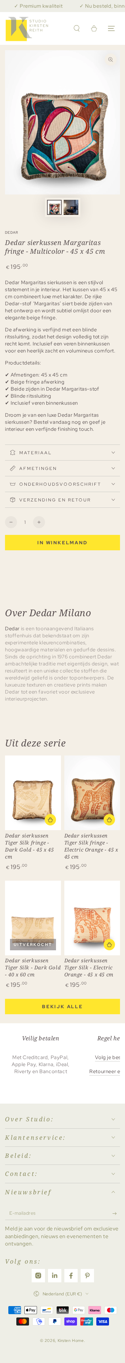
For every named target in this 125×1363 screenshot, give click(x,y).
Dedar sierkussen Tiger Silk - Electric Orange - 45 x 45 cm (88, 967)
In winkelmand (62, 543)
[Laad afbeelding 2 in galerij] (71, 207)
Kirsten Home (71, 1340)
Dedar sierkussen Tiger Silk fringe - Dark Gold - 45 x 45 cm (29, 846)
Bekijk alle (62, 1007)
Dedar (11, 232)
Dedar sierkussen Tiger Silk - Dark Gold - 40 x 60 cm (33, 967)
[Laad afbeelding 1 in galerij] (54, 207)
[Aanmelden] (116, 1213)
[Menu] (111, 28)
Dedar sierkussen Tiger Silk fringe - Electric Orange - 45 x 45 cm (91, 846)
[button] (76, 28)
